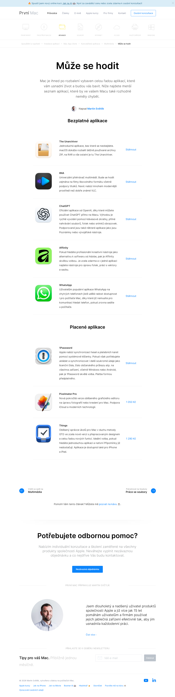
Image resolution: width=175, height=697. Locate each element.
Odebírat (150, 658)
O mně (77, 13)
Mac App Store (70, 44)
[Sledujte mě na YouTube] (146, 684)
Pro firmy (108, 13)
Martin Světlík (95, 108)
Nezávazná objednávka (87, 569)
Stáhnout (131, 149)
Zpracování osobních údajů (31, 690)
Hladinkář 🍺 (84, 685)
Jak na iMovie (55, 685)
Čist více (91, 634)
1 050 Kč (131, 402)
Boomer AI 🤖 (70, 685)
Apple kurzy (92, 13)
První (28, 12)
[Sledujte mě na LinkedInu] (154, 684)
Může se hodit (124, 44)
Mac (72, 680)
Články (65, 13)
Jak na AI (67, 3)
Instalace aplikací (51, 44)
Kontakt (122, 13)
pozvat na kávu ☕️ (109, 504)
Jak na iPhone (39, 685)
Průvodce (52, 13)
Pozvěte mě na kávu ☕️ (115, 685)
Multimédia (109, 44)
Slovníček (97, 685)
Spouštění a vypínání (30, 44)
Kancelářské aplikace (90, 44)
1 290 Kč (131, 438)
